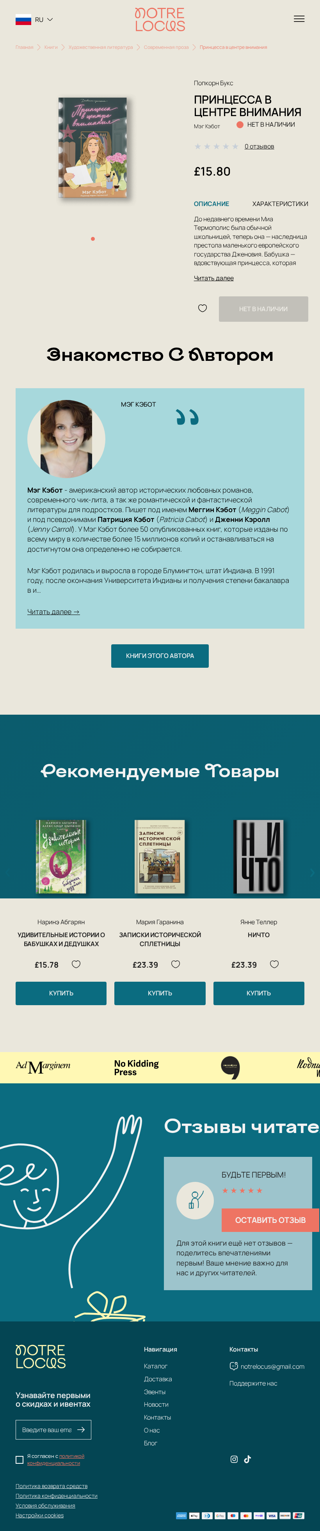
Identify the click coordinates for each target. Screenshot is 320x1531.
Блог (150, 1443)
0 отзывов (259, 146)
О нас (152, 1430)
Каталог (155, 1366)
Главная (25, 47)
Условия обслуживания (45, 1505)
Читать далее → (53, 611)
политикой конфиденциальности (55, 1459)
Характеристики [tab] (280, 203)
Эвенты (154, 1392)
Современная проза (166, 47)
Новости (156, 1404)
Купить (61, 993)
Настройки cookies (40, 1515)
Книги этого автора (160, 655)
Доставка (158, 1379)
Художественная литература (101, 47)
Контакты (157, 1417)
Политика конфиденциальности (57, 1495)
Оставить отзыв (270, 1220)
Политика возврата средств (51, 1486)
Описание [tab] (211, 203)
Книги (51, 47)
